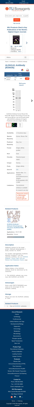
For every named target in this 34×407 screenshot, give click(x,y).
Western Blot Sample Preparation (17, 371)
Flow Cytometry (17, 366)
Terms (13, 401)
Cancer (17, 314)
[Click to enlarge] (17, 99)
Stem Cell (17, 343)
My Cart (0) (17, 23)
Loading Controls (17, 354)
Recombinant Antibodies (17, 349)
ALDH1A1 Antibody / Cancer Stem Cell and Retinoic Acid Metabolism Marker (16, 258)
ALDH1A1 (17, 306)
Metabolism (17, 331)
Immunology (17, 328)
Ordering (20, 401)
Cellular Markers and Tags (17, 321)
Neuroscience (17, 336)
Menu (9, 57)
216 (17, 169)
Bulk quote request (22, 84)
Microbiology (17, 333)
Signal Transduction (17, 341)
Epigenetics (17, 326)
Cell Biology (17, 316)
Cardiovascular (17, 319)
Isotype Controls (16, 356)
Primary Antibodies (17, 351)
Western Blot (16, 361)
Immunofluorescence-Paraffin (17, 368)
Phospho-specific (17, 338)
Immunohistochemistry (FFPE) (17, 363)
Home (6, 61)
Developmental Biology (17, 324)
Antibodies (13, 61)
